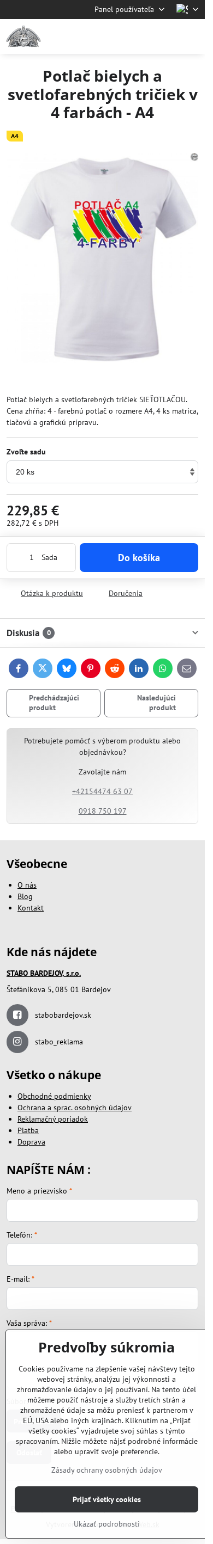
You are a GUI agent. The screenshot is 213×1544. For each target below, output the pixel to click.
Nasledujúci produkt (156, 702)
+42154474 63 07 (102, 791)
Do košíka (139, 557)
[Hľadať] (139, 36)
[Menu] (192, 36)
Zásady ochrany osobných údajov (106, 1470)
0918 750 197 (103, 811)
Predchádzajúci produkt (54, 702)
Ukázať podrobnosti (107, 1524)
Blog (25, 896)
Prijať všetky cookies (107, 1499)
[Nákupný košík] (165, 36)
